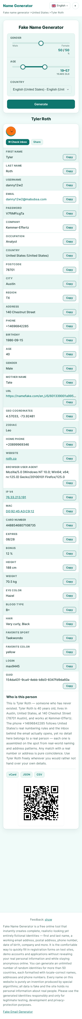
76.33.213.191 (16, 497)
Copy (69, 157)
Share (37, 141)
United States (40, 12)
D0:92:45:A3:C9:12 (20, 511)
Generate (41, 104)
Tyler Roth (57, 12)
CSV (39, 774)
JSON (26, 774)
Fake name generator (16, 12)
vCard (12, 774)
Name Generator (17, 5)
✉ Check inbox (17, 141)
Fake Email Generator (18, 1011)
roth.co (11, 458)
